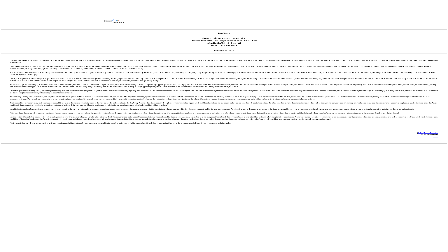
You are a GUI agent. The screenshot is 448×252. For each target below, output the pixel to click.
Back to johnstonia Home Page (428, 133)
